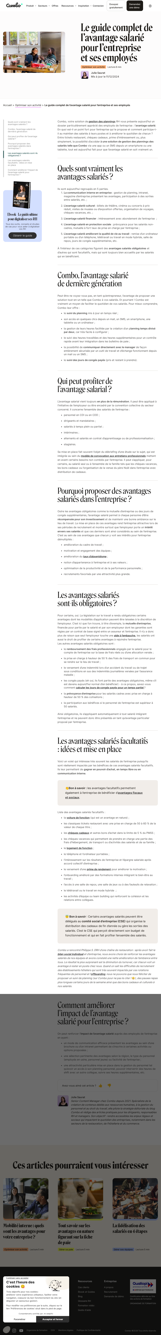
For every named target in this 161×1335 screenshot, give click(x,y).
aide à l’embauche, (125, 635)
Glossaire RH (84, 1301)
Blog (80, 1296)
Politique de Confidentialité (88, 1330)
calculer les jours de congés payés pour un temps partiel (110, 687)
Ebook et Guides (86, 1291)
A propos (108, 1287)
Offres (55, 5)
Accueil (7, 105)
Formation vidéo (86, 1305)
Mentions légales (65, 1330)
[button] (30, 5)
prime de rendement (99, 869)
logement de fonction (79, 848)
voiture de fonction (78, 817)
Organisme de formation (37, 1330)
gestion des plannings (101, 121)
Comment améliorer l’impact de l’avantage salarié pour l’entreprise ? (23, 172)
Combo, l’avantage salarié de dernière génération (22, 130)
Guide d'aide (84, 1310)
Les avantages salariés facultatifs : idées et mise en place (20, 162)
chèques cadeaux (78, 832)
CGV (53, 1330)
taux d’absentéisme (94, 556)
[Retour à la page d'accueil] (14, 4)
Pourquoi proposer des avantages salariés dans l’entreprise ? (19, 146)
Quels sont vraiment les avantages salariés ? (19, 123)
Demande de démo (114, 1296)
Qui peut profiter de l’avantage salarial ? (22, 137)
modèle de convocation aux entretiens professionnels (113, 455)
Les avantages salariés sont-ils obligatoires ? (23, 154)
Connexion (98, 5)
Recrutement (110, 1291)
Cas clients (83, 1287)
